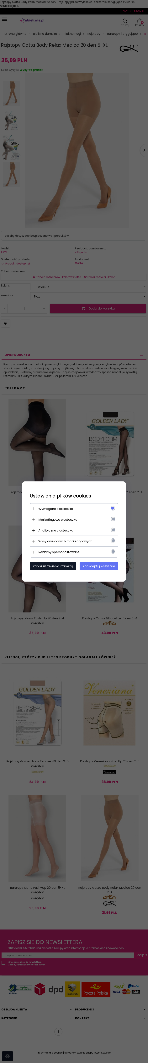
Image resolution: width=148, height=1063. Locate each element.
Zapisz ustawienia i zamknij (53, 566)
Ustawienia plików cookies (60, 496)
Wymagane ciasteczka (55, 509)
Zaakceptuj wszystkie (99, 566)
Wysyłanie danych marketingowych (65, 541)
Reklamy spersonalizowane (59, 552)
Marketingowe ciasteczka (57, 519)
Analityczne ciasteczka (55, 530)
